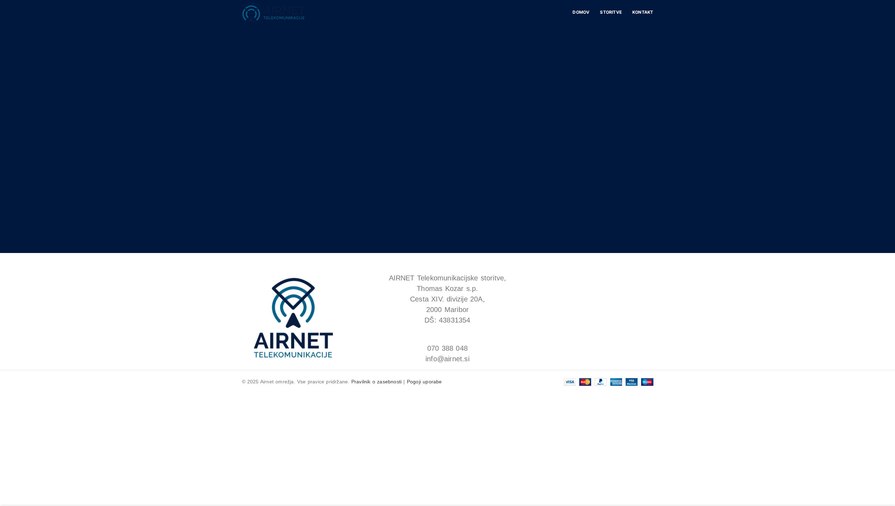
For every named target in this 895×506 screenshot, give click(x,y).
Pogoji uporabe (424, 381)
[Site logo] (273, 12)
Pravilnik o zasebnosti (376, 381)
